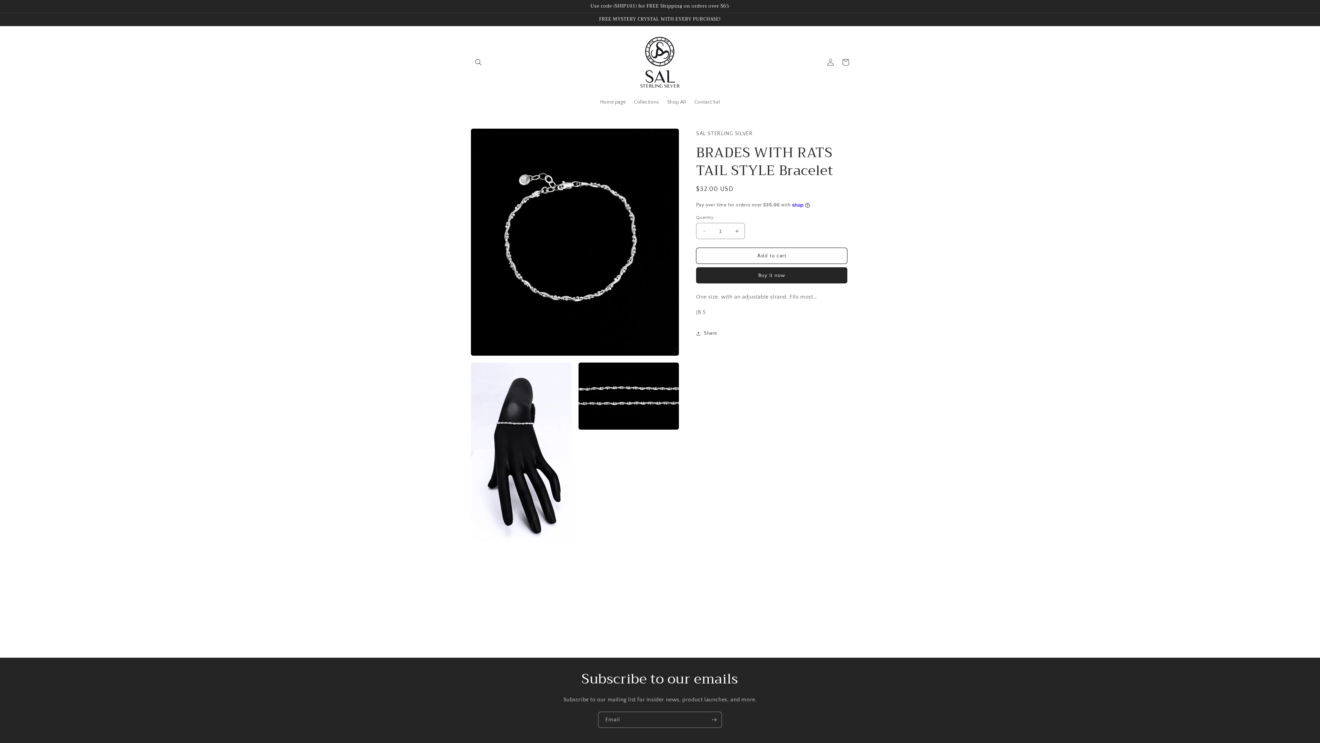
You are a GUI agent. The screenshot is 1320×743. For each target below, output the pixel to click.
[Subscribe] (714, 720)
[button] (478, 62)
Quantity (705, 217)
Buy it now (771, 275)
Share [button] (710, 333)
